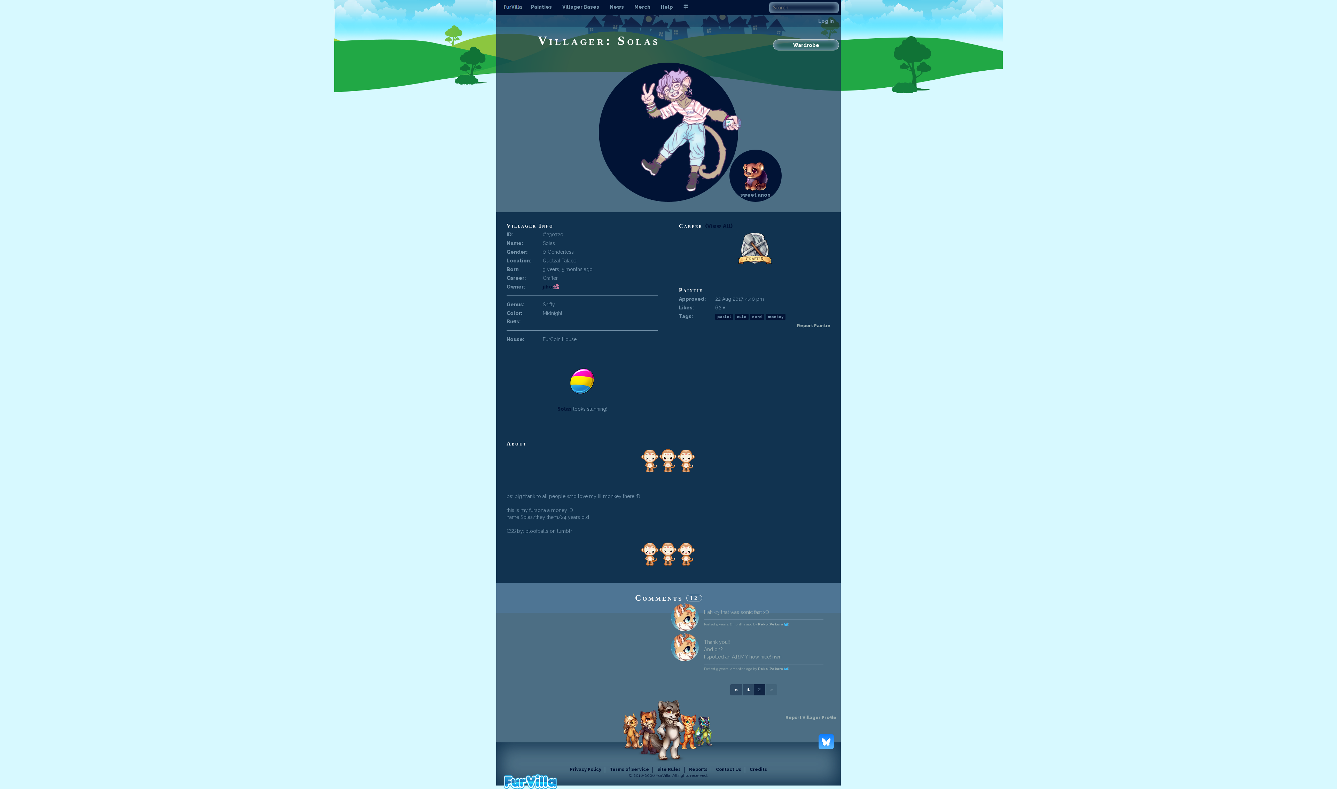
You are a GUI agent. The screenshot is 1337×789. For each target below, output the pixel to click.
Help (667, 7)
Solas (564, 409)
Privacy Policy (585, 769)
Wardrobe (806, 45)
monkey (775, 317)
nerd (757, 317)
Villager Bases (580, 7)
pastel (724, 317)
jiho (548, 287)
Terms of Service (629, 769)
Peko (763, 624)
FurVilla (513, 7)
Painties (541, 7)
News (617, 7)
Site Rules (669, 769)
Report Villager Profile (810, 717)
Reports (698, 769)
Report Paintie (813, 325)
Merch (642, 7)
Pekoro (776, 624)
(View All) (719, 226)
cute (741, 317)
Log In (826, 21)
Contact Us (728, 769)
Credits (758, 769)
